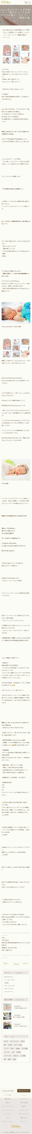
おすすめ (6, 1041)
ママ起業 (10, 1045)
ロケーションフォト (10, 986)
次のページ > (26, 964)
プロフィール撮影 (18, 1045)
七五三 (13, 1052)
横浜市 (9, 1059)
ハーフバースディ (8, 1055)
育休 (5, 1059)
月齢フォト (16, 1055)
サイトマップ (24, 1121)
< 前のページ (6, 964)
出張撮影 (18, 1048)
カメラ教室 (22, 1055)
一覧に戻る (16, 964)
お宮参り (7, 983)
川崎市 (14, 1059)
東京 (5, 1045)
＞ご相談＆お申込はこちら (9, 899)
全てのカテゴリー (9, 977)
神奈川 (12, 1048)
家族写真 (19, 1052)
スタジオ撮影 (25, 1048)
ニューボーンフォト (10, 980)
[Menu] (29, 2)
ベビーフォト (7, 1052)
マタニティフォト (9, 988)
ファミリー (6, 1048)
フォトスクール (9, 991)
